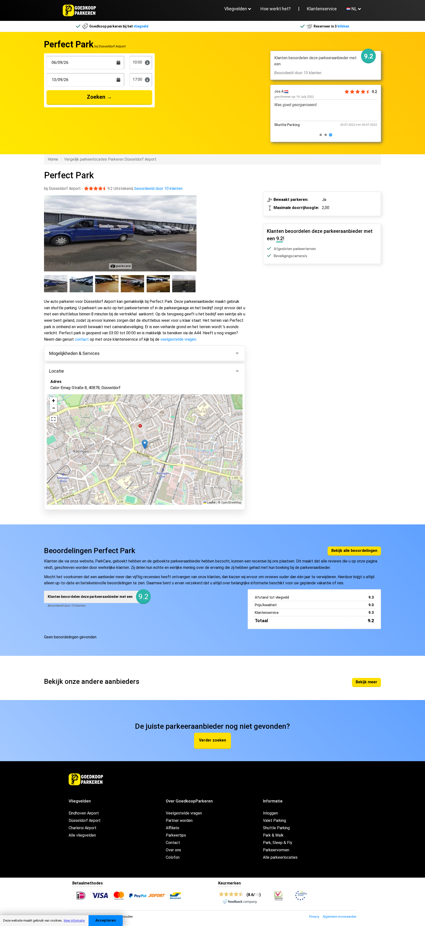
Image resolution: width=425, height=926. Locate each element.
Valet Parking (274, 820)
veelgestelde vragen (178, 339)
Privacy (314, 916)
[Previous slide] (48, 229)
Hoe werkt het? (275, 8)
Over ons (173, 850)
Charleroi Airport (82, 828)
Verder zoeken (212, 740)
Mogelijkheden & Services (74, 353)
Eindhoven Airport (84, 813)
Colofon (173, 857)
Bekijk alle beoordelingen (354, 550)
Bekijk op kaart (67, 474)
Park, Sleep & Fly (277, 842)
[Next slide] (192, 229)
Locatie (56, 371)
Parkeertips (176, 835)
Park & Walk (273, 835)
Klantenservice (322, 8)
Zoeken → (99, 97)
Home (53, 159)
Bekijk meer (366, 682)
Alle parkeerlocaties (280, 857)
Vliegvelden (235, 8)
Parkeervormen (276, 850)
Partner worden (179, 820)
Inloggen (270, 813)
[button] (145, 444)
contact (82, 339)
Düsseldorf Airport (85, 820)
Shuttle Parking (276, 828)
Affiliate (172, 828)
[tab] (320, 135)
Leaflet (211, 502)
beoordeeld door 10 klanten (158, 188)
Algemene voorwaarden (339, 916)
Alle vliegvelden (82, 835)
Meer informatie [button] (74, 920)
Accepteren (105, 920)
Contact (173, 842)
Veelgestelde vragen (184, 813)
